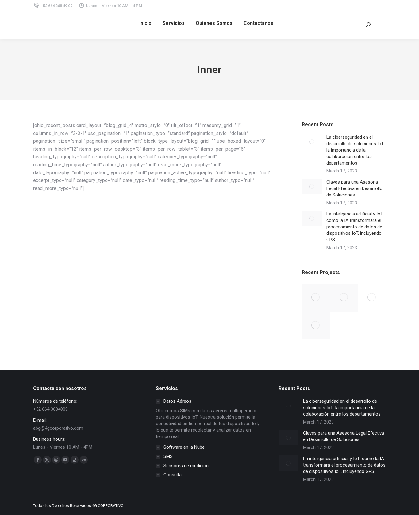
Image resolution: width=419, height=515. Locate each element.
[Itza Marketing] (316, 298)
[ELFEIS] (344, 298)
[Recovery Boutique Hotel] (316, 325)
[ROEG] (372, 298)
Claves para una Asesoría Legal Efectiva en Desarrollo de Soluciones (354, 188)
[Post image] (312, 141)
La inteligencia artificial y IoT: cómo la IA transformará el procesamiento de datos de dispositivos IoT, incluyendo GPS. (355, 226)
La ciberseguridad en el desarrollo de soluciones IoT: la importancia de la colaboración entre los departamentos (355, 150)
